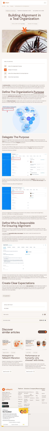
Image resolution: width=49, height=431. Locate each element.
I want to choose (14, 424)
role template (27, 277)
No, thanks (6, 424)
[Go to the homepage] (7, 389)
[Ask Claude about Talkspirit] (41, 320)
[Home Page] (6, 3)
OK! (23, 424)
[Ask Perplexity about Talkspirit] (43, 320)
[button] (45, 3)
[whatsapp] (42, 314)
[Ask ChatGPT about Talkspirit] (40, 320)
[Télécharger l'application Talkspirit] (7, 404)
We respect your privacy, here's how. (9, 420)
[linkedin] (44, 314)
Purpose (39, 92)
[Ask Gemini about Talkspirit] (45, 320)
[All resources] (42, 331)
